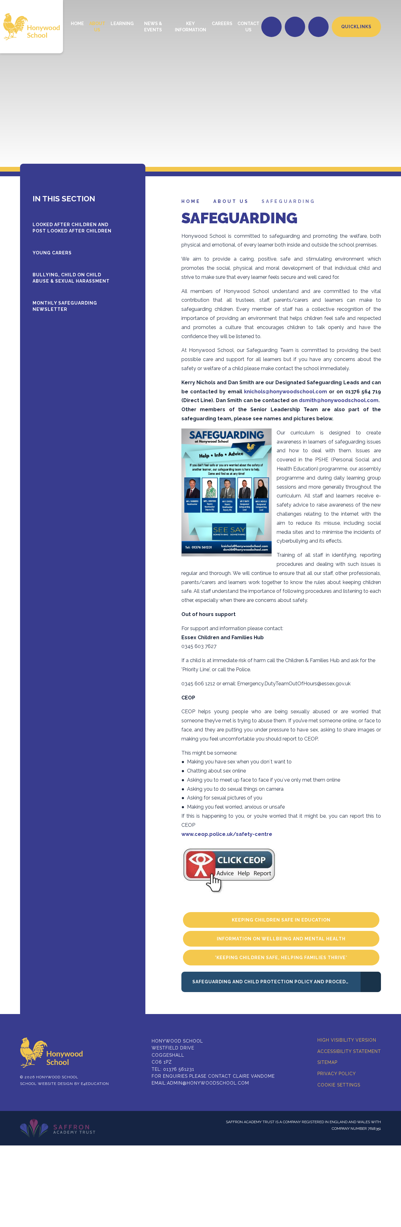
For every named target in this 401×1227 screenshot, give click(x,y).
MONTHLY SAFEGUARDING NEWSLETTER (65, 306)
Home (191, 201)
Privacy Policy (336, 1073)
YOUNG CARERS (52, 252)
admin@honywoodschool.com (208, 1083)
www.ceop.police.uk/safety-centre (227, 834)
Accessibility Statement (349, 1051)
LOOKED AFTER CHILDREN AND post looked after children (72, 227)
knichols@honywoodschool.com (285, 392)
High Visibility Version (346, 1040)
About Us (231, 201)
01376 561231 (178, 1069)
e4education (95, 1083)
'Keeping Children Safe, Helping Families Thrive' (281, 957)
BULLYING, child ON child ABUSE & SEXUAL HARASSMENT (71, 278)
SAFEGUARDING (288, 201)
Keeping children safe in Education (281, 919)
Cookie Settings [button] (338, 1084)
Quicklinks (356, 26)
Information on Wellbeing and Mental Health (281, 938)
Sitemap (327, 1062)
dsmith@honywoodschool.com (338, 400)
